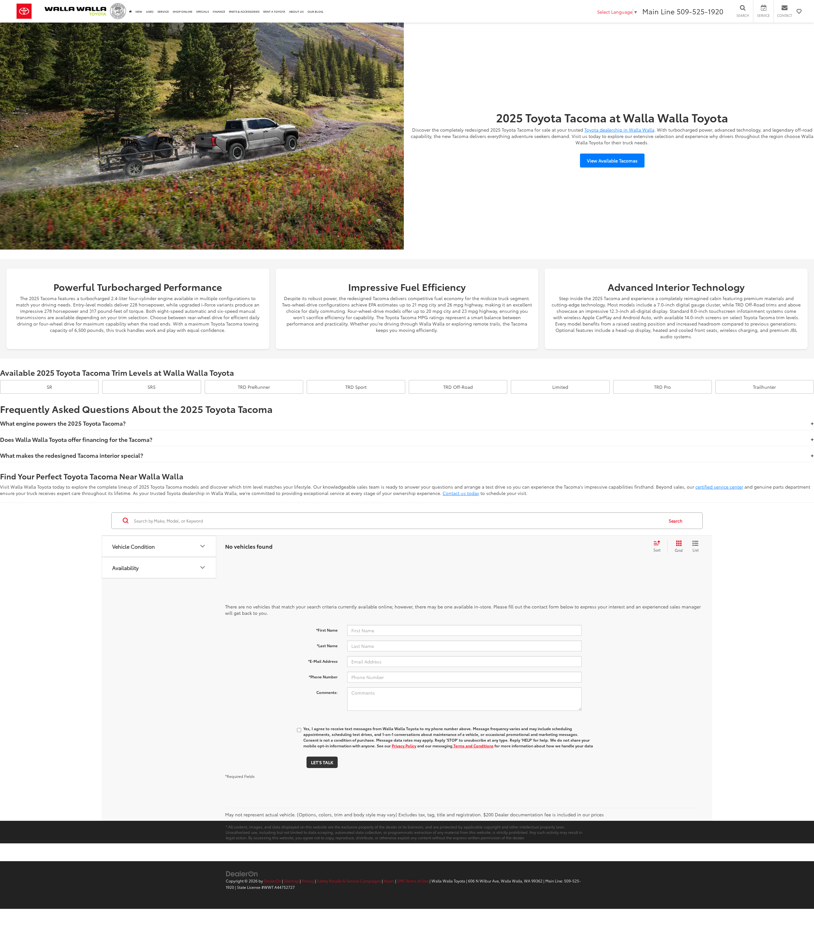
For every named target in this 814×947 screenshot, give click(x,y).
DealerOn (272, 880)
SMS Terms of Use (413, 880)
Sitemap (291, 880)
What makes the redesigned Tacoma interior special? (71, 455)
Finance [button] (219, 11)
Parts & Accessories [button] (244, 11)
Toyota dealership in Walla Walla (619, 130)
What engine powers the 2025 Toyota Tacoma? (63, 423)
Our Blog (315, 11)
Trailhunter (764, 387)
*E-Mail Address (323, 661)
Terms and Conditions (472, 745)
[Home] (130, 11)
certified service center (719, 487)
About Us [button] (296, 11)
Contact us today (461, 493)
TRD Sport (356, 387)
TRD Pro (662, 387)
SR (49, 387)
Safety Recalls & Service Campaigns (349, 880)
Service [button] (163, 11)
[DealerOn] (242, 873)
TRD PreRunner (254, 387)
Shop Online (182, 11)
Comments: (327, 692)
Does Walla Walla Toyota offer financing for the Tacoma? (76, 439)
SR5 (151, 387)
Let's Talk (322, 762)
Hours (389, 880)
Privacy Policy (404, 745)
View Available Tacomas (612, 160)
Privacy (308, 880)
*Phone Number (323, 676)
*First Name (327, 630)
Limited (560, 387)
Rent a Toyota (274, 11)
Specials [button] (202, 11)
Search (675, 520)
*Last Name (327, 645)
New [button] (138, 11)
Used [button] (150, 11)
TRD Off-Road (458, 387)
